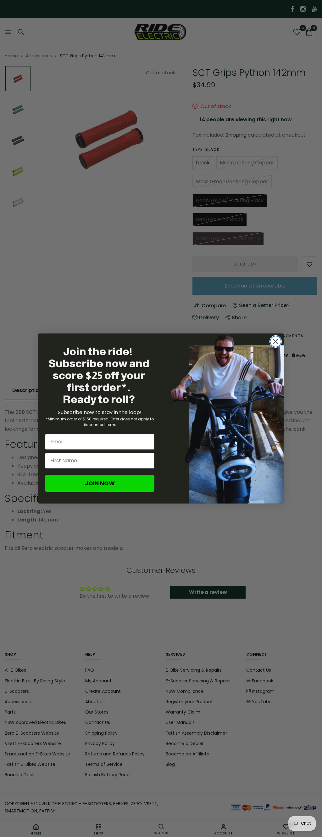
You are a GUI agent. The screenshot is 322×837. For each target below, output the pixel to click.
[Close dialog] (275, 341)
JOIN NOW (100, 483)
